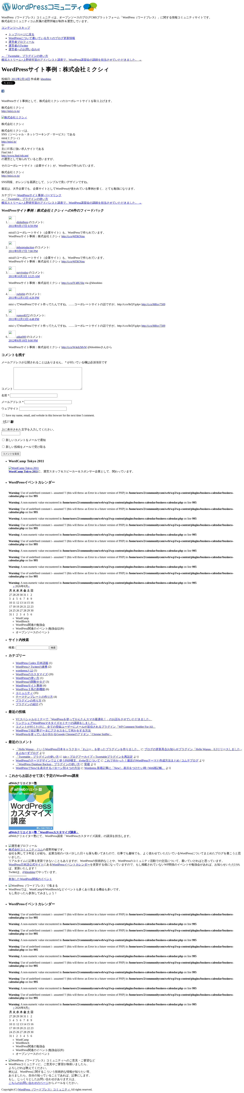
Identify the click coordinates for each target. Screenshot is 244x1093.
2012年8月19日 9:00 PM (23, 340)
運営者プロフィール (21, 41)
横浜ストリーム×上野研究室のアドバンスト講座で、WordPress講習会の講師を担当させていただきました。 (71, 59)
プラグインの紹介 (27, 704)
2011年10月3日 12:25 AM (24, 276)
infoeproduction (25, 247)
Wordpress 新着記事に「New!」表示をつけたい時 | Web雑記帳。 (124, 767)
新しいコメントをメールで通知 (26, 440)
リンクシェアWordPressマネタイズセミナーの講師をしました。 (56, 723)
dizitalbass (22, 222)
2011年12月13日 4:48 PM (24, 319)
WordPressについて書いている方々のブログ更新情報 (42, 38)
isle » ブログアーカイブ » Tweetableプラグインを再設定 (98, 756)
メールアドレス (12, 401)
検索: (12, 647)
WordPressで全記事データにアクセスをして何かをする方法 (53, 730)
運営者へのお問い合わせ (24, 49)
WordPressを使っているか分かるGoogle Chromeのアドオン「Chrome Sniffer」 (64, 734)
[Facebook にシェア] (2, 91)
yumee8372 (22, 315)
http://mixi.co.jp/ (10, 111)
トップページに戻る (21, 34)
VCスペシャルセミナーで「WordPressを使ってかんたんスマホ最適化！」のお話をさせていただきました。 (84, 719)
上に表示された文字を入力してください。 (28, 429)
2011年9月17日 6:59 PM (23, 225)
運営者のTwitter (18, 45)
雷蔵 (87, 764)
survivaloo (22, 272)
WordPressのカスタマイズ (32, 674)
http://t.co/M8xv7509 (153, 304)
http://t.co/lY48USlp (72, 282)
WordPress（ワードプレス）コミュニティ (44, 1089)
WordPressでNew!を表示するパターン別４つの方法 (48, 767)
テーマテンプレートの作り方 (34, 696)
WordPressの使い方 (27, 678)
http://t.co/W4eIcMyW (74, 347)
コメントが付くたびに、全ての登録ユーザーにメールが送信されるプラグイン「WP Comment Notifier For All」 (86, 726)
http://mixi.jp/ (8, 141)
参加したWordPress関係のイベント (30, 879)
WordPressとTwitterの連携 (31, 666)
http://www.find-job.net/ (15, 155)
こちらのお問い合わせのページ (29, 1082)
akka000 (21, 336)
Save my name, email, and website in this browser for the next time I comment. (50, 415)
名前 (5, 395)
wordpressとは (24, 670)
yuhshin (20, 293)
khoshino (46, 79)
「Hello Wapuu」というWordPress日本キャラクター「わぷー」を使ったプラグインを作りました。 (78, 749)
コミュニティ (24, 693)
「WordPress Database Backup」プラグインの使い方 (48, 764)
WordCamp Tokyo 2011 (23, 471)
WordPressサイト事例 (30, 195)
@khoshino (28, 872)
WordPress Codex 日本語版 (32, 663)
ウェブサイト (10, 408)
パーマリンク (52, 195)
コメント (7, 388)
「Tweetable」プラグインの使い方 (24, 55)
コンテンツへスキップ (15, 27)
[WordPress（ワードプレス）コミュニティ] (49, 11)
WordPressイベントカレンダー (71, 864)
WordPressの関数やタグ (30, 681)
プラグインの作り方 (28, 700)
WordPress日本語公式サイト (26, 864)
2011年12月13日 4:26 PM (24, 297)
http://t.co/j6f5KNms (73, 236)
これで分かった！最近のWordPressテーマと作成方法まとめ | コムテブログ (151, 760)
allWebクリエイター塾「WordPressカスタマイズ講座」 (44, 832)
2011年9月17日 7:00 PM (23, 251)
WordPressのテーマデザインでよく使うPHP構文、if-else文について (58, 760)
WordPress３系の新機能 (30, 689)
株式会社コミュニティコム (26, 849)
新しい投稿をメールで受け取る (26, 446)
